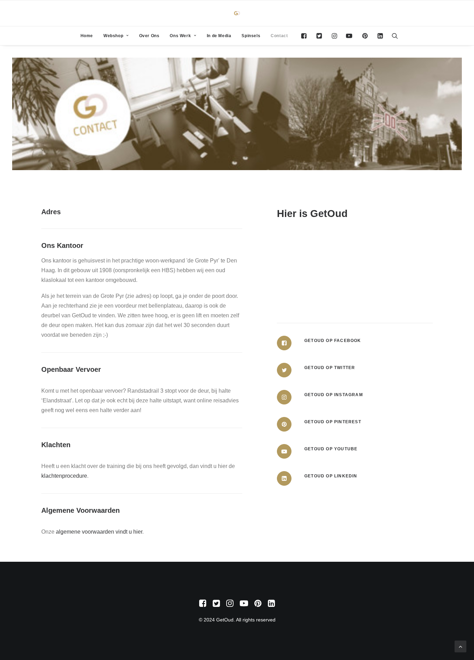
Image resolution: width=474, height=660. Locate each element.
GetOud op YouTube (330, 448)
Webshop (113, 35)
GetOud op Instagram (333, 394)
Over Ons (149, 35)
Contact (279, 35)
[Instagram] (284, 397)
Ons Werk (180, 35)
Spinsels (251, 35)
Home (87, 35)
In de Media (219, 35)
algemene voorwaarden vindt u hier (99, 532)
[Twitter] (284, 370)
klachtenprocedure (64, 476)
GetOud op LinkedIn (330, 476)
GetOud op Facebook (332, 340)
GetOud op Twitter (329, 367)
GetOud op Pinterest (332, 421)
